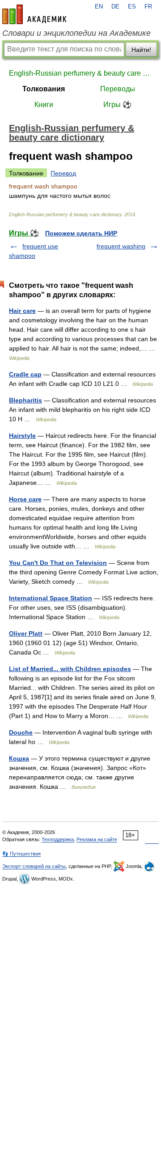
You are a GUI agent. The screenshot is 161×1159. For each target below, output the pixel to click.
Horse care (25, 499)
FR (148, 7)
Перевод (63, 173)
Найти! (141, 49)
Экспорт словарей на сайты (34, 866)
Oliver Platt (25, 633)
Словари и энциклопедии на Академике (76, 33)
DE (115, 7)
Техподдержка (58, 839)
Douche (21, 732)
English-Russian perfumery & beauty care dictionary (80, 73)
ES (132, 7)
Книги (43, 104)
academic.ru (34, 14)
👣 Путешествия (21, 853)
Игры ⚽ (117, 104)
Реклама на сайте (96, 839)
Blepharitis (25, 400)
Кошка (19, 758)
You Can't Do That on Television (58, 562)
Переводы (117, 89)
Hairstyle (22, 435)
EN (99, 7)
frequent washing (121, 246)
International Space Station (50, 598)
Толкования (43, 89)
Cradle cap (25, 374)
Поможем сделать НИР (81, 233)
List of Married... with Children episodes (70, 668)
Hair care (22, 310)
